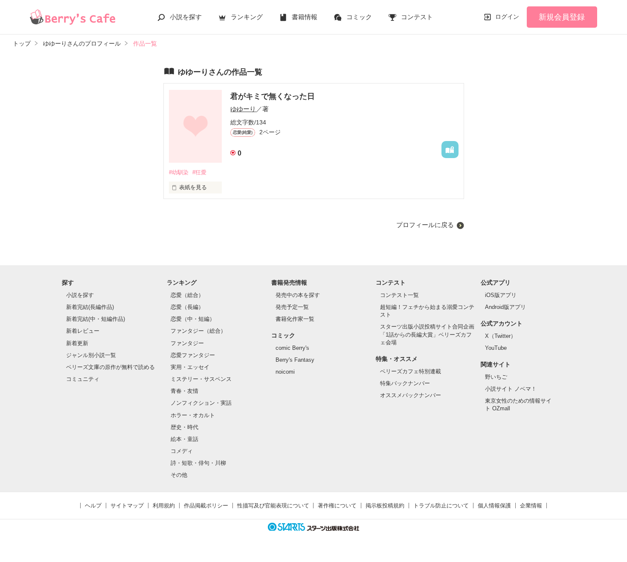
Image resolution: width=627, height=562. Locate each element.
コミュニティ (82, 379)
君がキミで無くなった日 (272, 96)
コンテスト (417, 16)
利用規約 (164, 505)
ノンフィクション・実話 (201, 403)
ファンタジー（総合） (198, 331)
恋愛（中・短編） (193, 319)
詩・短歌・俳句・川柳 (198, 463)
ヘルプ (93, 505)
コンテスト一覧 (399, 295)
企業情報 (531, 505)
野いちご (496, 377)
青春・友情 (184, 391)
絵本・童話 (184, 439)
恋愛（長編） (187, 307)
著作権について (337, 505)
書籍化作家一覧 (295, 319)
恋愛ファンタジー (193, 355)
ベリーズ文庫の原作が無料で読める (110, 367)
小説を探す (186, 16)
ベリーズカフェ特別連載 (410, 371)
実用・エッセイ (190, 367)
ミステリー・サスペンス (201, 379)
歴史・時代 (184, 427)
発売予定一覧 (292, 307)
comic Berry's (292, 348)
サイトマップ (127, 505)
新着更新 (77, 343)
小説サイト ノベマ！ (511, 389)
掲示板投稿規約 (385, 505)
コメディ (182, 451)
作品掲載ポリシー (206, 505)
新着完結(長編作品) (90, 307)
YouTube (496, 348)
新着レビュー (82, 331)
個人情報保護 (494, 505)
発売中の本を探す (298, 295)
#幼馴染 (179, 172)
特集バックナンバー (405, 383)
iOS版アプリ (501, 295)
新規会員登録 (562, 17)
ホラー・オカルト (193, 415)
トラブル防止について (441, 505)
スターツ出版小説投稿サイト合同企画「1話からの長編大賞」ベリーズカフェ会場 (427, 334)
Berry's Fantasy (295, 360)
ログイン (507, 16)
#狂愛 (199, 172)
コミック (359, 16)
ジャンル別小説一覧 (91, 355)
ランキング (247, 16)
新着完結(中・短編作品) (95, 319)
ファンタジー (187, 343)
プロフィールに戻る (425, 224)
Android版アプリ (505, 307)
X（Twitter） (500, 336)
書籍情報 (304, 16)
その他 (179, 475)
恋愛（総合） (187, 295)
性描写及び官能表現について (273, 505)
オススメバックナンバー (410, 395)
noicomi (285, 372)
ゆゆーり (243, 108)
